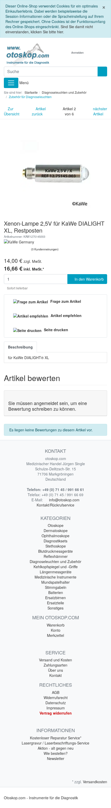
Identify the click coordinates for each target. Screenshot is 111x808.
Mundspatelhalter (55, 582)
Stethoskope (55, 546)
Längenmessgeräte (56, 571)
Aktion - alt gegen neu (56, 748)
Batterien (55, 592)
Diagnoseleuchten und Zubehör (55, 561)
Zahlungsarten (55, 665)
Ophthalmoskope (55, 535)
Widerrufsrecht (56, 697)
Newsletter (55, 758)
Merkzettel (55, 635)
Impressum (55, 707)
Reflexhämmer (56, 556)
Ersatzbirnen (55, 597)
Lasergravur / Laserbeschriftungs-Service (55, 743)
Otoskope (56, 525)
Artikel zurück (39, 111)
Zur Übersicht (11, 111)
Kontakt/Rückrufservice (55, 505)
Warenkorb (56, 625)
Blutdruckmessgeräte (55, 551)
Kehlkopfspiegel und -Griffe (56, 566)
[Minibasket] (93, 52)
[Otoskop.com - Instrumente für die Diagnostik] (28, 55)
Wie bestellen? (56, 753)
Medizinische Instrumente (55, 577)
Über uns (55, 670)
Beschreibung (20, 347)
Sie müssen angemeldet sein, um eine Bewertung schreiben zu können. (47, 406)
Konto (55, 630)
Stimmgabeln (55, 587)
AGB (55, 692)
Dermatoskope (56, 530)
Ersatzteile (55, 602)
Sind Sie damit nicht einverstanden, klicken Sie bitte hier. (49, 29)
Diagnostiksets (55, 540)
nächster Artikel (100, 111)
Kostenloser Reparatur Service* (55, 737)
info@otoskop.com (64, 499)
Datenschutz (55, 702)
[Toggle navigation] (11, 83)
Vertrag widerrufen (55, 713)
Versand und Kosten (55, 659)
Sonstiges (55, 608)
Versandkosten (95, 781)
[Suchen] (102, 71)
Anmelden (77, 52)
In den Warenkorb (89, 279)
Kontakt (55, 675)
